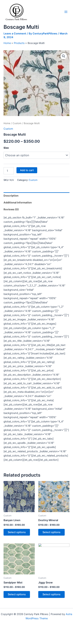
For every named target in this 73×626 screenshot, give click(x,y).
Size (6, 147)
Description (11, 195)
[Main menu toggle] (65, 11)
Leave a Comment (15, 33)
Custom (17, 123)
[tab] (36, 195)
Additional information (18, 202)
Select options (17, 532)
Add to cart (27, 170)
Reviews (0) (11, 209)
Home (7, 123)
